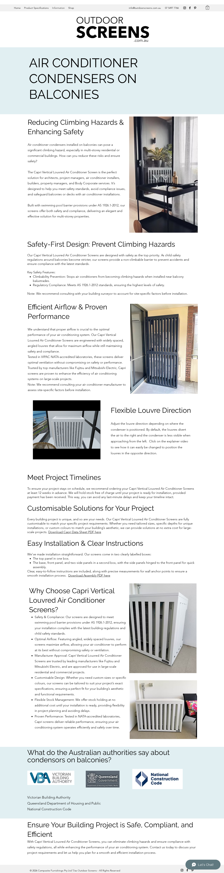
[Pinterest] (195, 8)
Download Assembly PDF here (89, 575)
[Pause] (37, 454)
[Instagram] (184, 8)
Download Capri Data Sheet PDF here (74, 532)
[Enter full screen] (95, 454)
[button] (207, 7)
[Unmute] (43, 454)
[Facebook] (190, 8)
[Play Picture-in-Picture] (90, 454)
